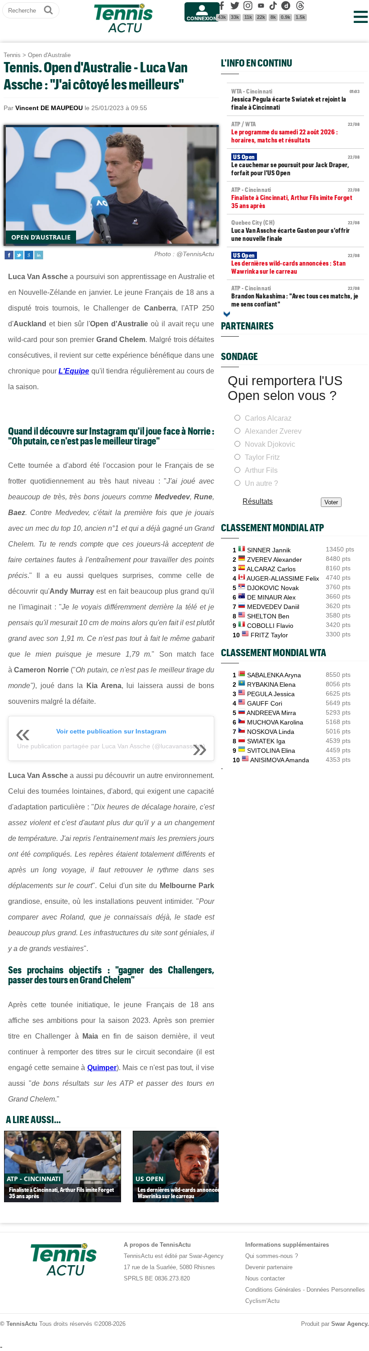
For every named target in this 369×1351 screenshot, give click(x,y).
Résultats (258, 501)
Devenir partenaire (268, 1267)
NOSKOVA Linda (270, 731)
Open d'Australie (49, 55)
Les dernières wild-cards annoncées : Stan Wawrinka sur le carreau (295, 263)
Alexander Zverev (273, 431)
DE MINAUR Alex (271, 597)
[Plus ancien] (226, 314)
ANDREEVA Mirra (271, 712)
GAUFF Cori (264, 703)
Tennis (12, 55)
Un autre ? (261, 483)
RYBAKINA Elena (271, 684)
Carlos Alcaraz (268, 418)
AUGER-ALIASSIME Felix (283, 578)
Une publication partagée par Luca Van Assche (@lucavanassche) (111, 746)
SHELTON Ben (268, 616)
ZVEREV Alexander (274, 559)
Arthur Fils (261, 470)
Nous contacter (265, 1278)
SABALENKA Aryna (274, 675)
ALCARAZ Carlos (271, 569)
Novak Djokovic (270, 444)
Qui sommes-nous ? (271, 1256)
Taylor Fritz (262, 457)
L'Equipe (73, 371)
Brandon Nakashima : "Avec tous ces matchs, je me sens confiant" (295, 296)
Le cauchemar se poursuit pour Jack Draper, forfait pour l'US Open (295, 165)
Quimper (102, 1067)
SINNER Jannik (269, 550)
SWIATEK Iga (266, 741)
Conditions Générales (273, 1289)
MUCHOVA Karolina (275, 722)
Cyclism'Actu (262, 1301)
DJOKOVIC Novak (273, 587)
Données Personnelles (335, 1289)
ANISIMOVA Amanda (279, 760)
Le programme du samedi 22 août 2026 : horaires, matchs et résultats (295, 132)
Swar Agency (349, 1323)
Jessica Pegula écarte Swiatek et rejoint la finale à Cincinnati (295, 99)
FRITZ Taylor (269, 635)
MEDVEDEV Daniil (273, 606)
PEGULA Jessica (271, 694)
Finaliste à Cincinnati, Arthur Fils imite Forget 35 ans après (295, 197)
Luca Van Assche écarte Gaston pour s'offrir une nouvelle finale (295, 230)
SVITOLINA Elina (271, 750)
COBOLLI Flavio (270, 625)
